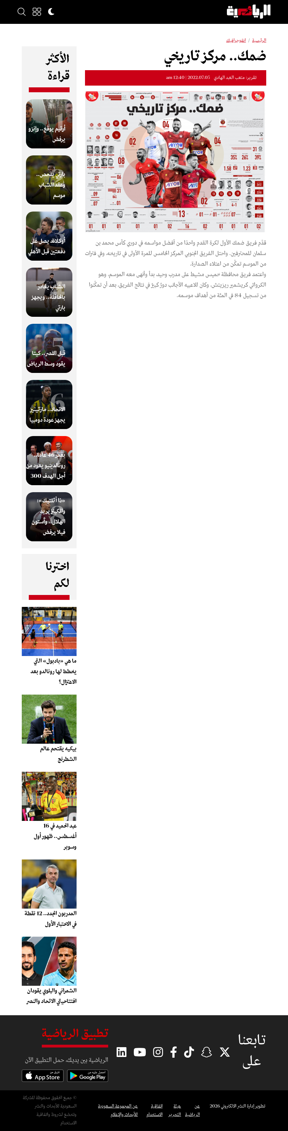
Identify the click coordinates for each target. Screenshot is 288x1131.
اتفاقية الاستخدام (154, 1110)
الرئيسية (259, 40)
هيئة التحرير (175, 1110)
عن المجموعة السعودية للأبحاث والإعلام (118, 1110)
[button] (37, 11)
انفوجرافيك (236, 40)
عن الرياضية (192, 1110)
